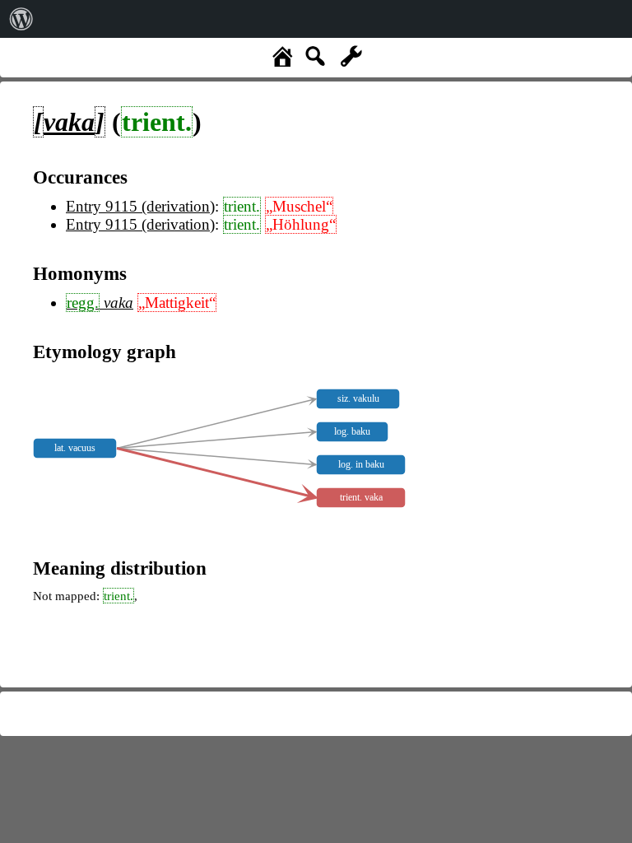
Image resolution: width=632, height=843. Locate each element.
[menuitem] (21, 19)
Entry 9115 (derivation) (140, 206)
